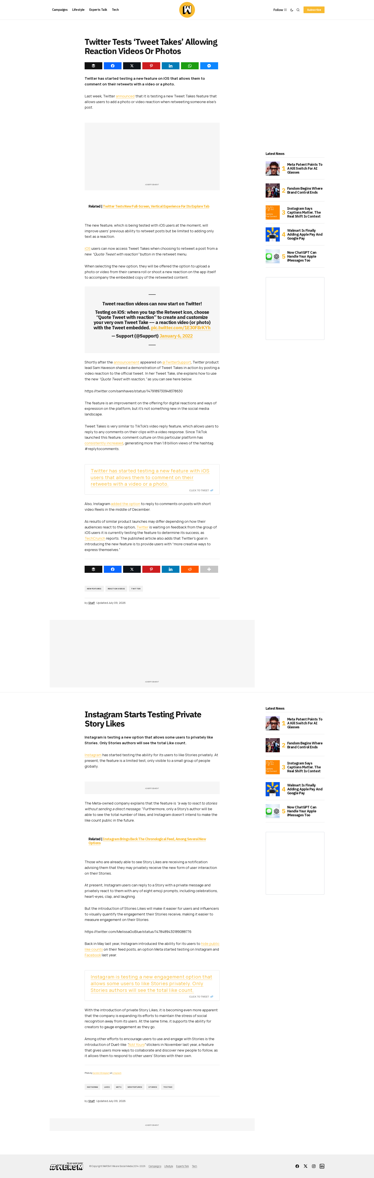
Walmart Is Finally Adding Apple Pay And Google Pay (305, 234)
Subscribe (314, 10)
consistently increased (104, 443)
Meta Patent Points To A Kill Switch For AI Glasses (304, 168)
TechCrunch (95, 538)
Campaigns (155, 1166)
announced (125, 96)
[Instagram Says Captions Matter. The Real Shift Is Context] (273, 212)
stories (152, 1087)
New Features (94, 588)
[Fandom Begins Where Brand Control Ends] (273, 190)
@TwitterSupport (176, 362)
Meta (118, 1087)
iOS (88, 248)
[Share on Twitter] (132, 569)
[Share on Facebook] (113, 569)
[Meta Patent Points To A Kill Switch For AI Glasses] (273, 168)
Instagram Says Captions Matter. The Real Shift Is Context (304, 212)
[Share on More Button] (209, 569)
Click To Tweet (199, 490)
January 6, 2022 (176, 336)
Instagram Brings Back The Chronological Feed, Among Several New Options (147, 841)
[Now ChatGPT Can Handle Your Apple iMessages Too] (273, 256)
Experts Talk (182, 1166)
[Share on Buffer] (93, 569)
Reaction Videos (116, 588)
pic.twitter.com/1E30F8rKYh (180, 327)
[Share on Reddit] (190, 569)
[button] (292, 10)
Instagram (93, 754)
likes (107, 1087)
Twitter (142, 527)
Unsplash (116, 1073)
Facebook (93, 955)
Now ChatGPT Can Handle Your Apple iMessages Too (302, 256)
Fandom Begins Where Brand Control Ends (305, 190)
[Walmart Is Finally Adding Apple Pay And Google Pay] (273, 234)
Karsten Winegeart (101, 1073)
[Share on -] (93, 65)
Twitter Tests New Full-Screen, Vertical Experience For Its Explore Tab (156, 206)
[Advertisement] (152, 154)
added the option (125, 503)
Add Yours (136, 1044)
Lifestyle (168, 1166)
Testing (167, 1087)
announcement (126, 362)
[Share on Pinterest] (151, 569)
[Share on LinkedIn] (170, 569)
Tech (194, 1166)
